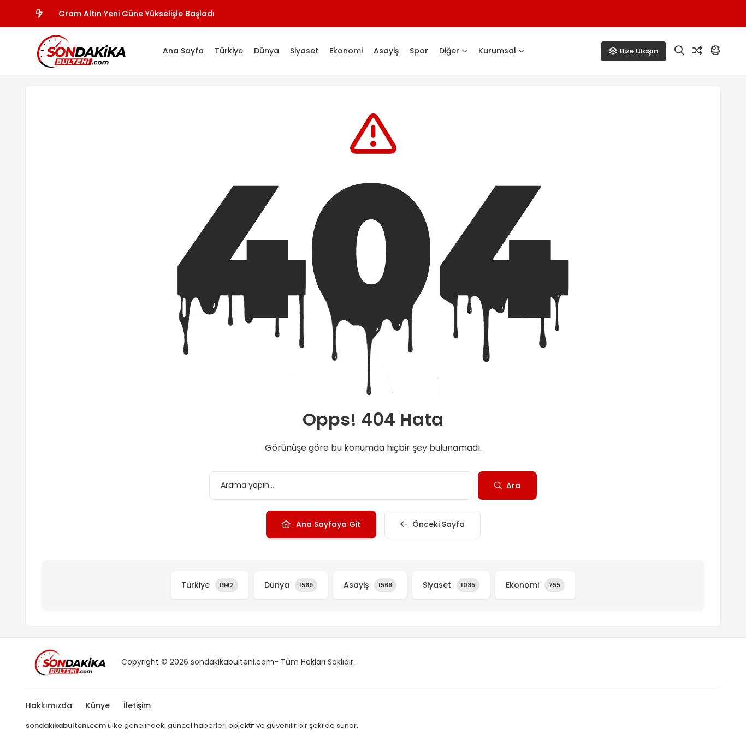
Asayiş (386, 50)
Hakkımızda (49, 705)
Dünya (266, 50)
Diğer (449, 50)
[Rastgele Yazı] (697, 51)
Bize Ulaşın (639, 51)
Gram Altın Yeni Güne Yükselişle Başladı (136, 13)
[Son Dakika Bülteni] (80, 51)
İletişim (137, 705)
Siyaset (304, 50)
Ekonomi (346, 50)
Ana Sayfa (183, 50)
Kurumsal (497, 50)
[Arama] (679, 51)
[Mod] (715, 51)
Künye (98, 705)
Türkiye (229, 50)
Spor (419, 50)
